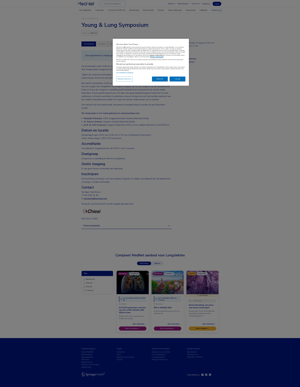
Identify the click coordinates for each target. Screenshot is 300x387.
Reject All (159, 79)
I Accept (177, 79)
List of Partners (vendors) (124, 73)
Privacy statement (157, 57)
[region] (151, 62)
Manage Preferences (124, 79)
